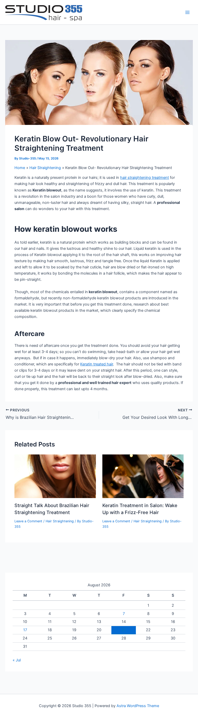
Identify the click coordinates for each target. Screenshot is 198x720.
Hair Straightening (60, 521)
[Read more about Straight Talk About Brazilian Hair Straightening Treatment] (55, 476)
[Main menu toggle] (187, 12)
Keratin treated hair (96, 364)
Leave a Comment (28, 521)
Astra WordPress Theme (138, 705)
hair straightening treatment (144, 177)
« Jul (17, 660)
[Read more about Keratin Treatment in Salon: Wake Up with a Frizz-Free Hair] (143, 476)
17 (25, 630)
